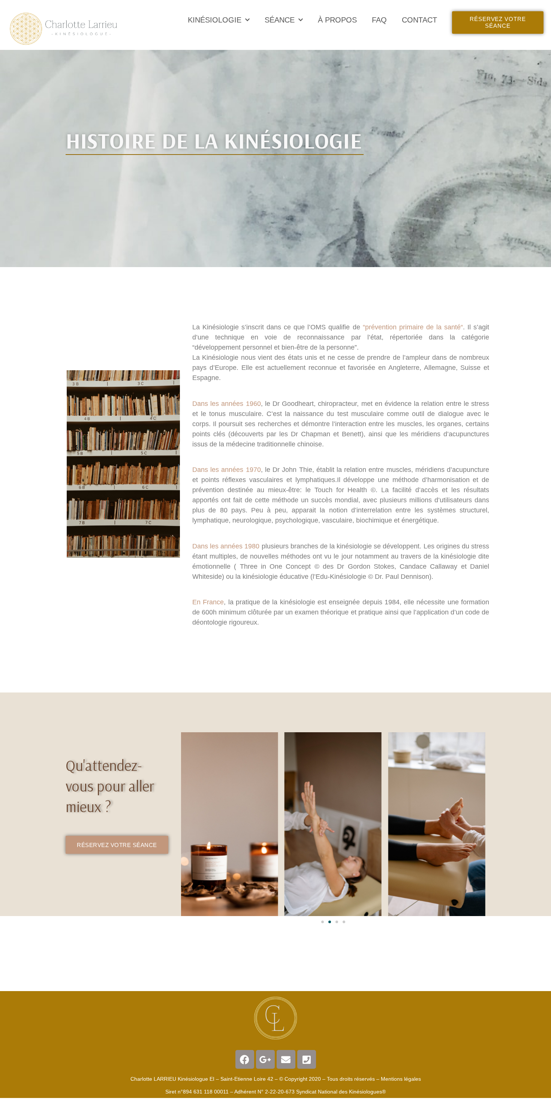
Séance (280, 20)
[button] (322, 922)
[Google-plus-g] (265, 1059)
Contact (419, 20)
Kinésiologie (214, 20)
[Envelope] (286, 1059)
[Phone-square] (306, 1059)
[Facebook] (244, 1059)
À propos (337, 20)
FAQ (379, 20)
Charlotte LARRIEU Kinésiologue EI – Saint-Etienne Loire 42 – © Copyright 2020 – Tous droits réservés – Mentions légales (275, 1079)
